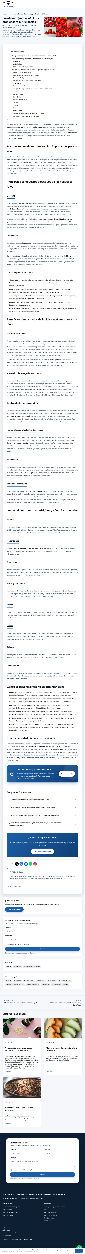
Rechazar (69, 1251)
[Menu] (81, 4)
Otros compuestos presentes (23, 67)
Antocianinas (17, 64)
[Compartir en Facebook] (21, 864)
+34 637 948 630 (11, 1198)
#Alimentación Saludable (32, 966)
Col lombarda (17, 110)
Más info (35, 1251)
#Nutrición (17, 966)
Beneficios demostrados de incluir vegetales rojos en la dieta (33, 69)
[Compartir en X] (17, 864)
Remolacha (17, 97)
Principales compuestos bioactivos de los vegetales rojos (32, 58)
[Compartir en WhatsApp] (30, 864)
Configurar (60, 1251)
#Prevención (52, 981)
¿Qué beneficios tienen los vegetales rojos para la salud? (29, 799)
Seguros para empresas (10, 1212)
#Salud (8, 966)
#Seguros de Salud (33, 984)
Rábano (15, 108)
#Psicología (40, 981)
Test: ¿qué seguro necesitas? (54, 1207)
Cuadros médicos (50, 1215)
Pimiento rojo (18, 94)
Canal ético (48, 1221)
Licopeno (16, 61)
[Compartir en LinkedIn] (26, 864)
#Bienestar (45, 984)
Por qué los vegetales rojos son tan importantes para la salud (34, 56)
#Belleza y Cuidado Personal (15, 984)
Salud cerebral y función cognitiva (24, 78)
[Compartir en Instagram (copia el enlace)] (35, 864)
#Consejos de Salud (65, 981)
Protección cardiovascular (22, 72)
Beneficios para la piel (20, 86)
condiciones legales (22, 944)
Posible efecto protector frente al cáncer (27, 80)
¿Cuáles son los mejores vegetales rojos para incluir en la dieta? (32, 807)
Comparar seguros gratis (42, 851)
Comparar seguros (14, 909)
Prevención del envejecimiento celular (26, 75)
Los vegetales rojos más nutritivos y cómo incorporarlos (32, 89)
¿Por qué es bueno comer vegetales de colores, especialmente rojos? (34, 815)
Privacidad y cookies (9, 1233)
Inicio (4, 14)
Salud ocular (17, 83)
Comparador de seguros (11, 1207)
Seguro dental (7, 1209)
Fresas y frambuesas (20, 99)
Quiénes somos (49, 1218)
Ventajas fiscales (50, 1212)
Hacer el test (65, 774)
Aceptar (78, 1251)
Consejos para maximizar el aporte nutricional (28, 113)
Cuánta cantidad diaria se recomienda (25, 116)
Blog (10, 14)
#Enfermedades (29, 981)
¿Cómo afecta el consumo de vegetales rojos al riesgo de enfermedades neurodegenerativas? (35, 824)
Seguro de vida (7, 1215)
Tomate (15, 91)
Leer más (8, 1071)
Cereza (15, 105)
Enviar (42, 949)
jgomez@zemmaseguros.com (32, 1198)
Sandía (15, 102)
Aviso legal (6, 1230)
